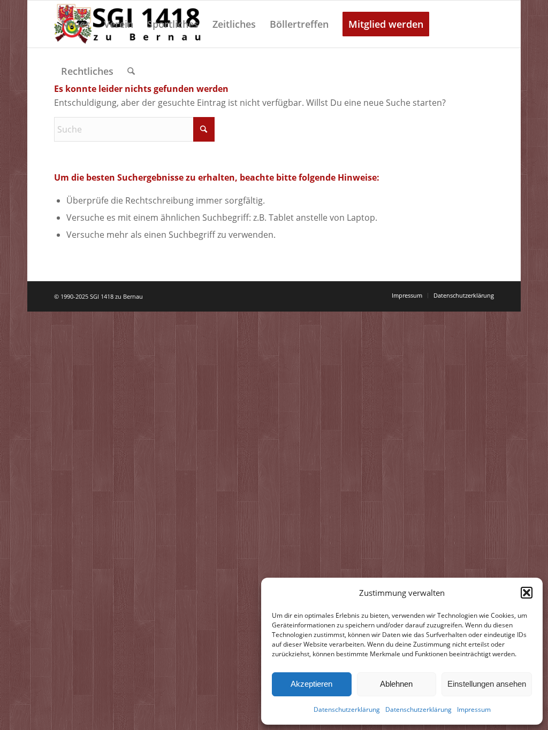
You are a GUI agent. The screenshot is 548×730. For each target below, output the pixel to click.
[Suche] (131, 71)
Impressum (474, 709)
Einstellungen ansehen (486, 683)
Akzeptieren (311, 683)
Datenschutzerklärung (347, 709)
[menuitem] (75, 24)
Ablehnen (396, 683)
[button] (526, 592)
